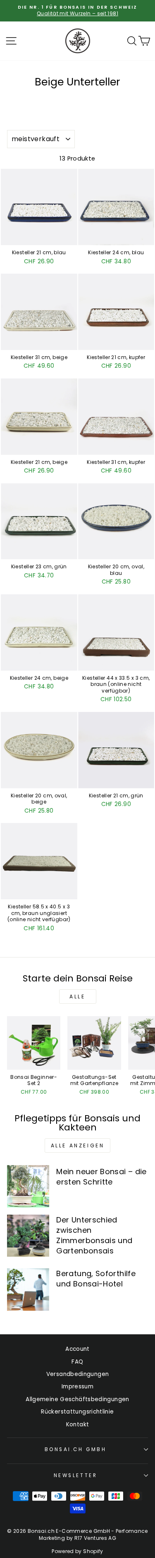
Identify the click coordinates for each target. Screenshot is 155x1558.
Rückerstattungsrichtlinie (77, 1412)
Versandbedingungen (77, 1374)
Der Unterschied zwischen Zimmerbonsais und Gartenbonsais (94, 1235)
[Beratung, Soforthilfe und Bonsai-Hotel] (28, 1289)
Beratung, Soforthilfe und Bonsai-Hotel (96, 1278)
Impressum (77, 1386)
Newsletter (75, 1475)
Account (77, 1349)
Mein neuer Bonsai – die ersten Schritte (101, 1176)
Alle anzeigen (78, 1145)
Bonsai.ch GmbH (75, 1449)
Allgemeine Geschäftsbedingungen (77, 1399)
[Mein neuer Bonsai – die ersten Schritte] (28, 1186)
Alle (77, 996)
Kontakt (77, 1424)
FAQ (77, 1362)
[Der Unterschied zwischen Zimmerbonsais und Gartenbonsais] (28, 1236)
